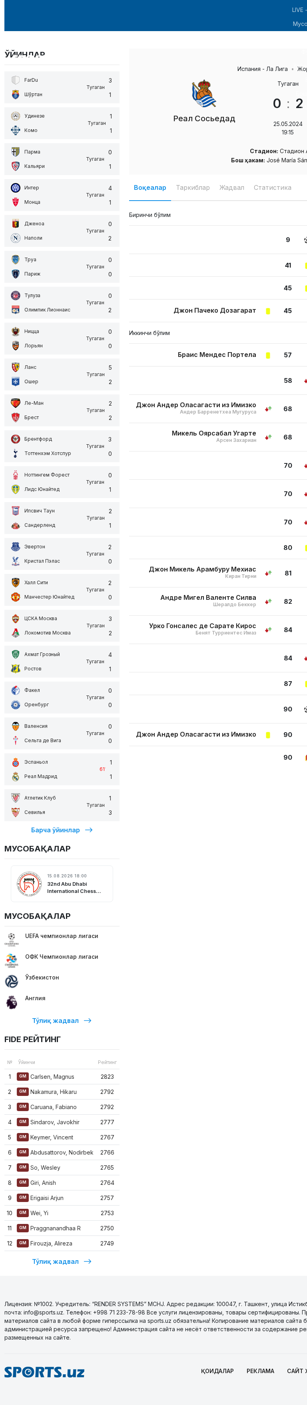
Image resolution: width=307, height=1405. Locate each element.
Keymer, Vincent (46, 1137)
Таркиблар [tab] (193, 187)
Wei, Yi (33, 1213)
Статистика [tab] (272, 187)
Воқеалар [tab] (150, 187)
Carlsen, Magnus (46, 1076)
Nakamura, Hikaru (48, 1091)
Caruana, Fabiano (48, 1107)
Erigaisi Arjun (41, 1197)
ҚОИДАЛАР (217, 1371)
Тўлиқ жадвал (55, 1021)
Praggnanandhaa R (50, 1228)
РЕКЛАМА (260, 1371)
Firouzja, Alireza (45, 1243)
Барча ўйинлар (55, 830)
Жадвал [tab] (231, 187)
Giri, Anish (37, 1182)
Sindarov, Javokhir (49, 1122)
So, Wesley (39, 1167)
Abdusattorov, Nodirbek (56, 1152)
